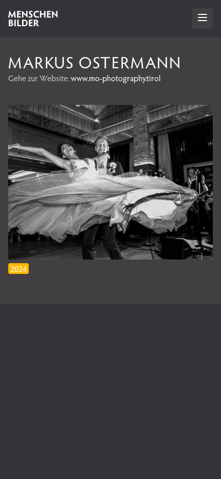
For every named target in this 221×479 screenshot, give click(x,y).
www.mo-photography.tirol (115, 77)
